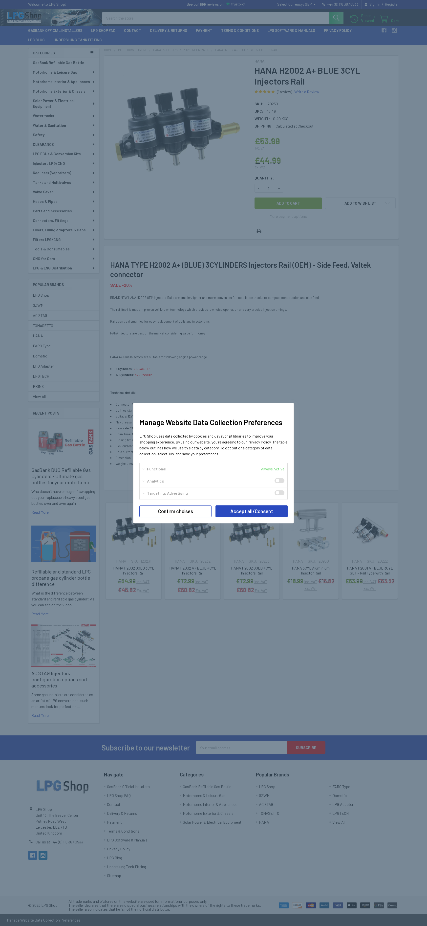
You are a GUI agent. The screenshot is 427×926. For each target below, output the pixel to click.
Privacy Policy (259, 442)
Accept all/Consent (251, 511)
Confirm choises (175, 511)
